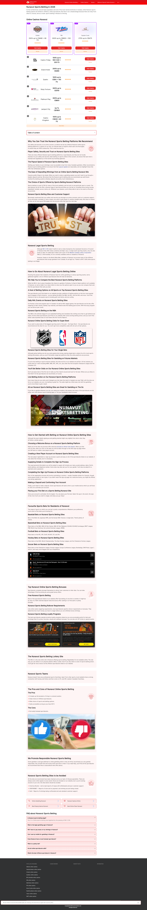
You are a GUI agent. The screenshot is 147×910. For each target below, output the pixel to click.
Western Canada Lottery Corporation (80, 252)
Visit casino (37, 48)
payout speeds (63, 167)
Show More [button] (61, 125)
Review (37, 51)
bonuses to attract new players (66, 446)
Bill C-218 (45, 249)
